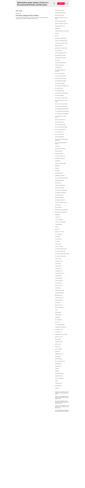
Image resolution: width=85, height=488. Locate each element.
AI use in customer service (59, 10)
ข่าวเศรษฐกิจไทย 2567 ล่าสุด (59, 273)
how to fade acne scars (59, 88)
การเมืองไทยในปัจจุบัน (58, 224)
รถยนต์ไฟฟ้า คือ (57, 317)
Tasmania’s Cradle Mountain (60, 185)
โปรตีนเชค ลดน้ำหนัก (58, 383)
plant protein (57, 170)
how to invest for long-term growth (61, 97)
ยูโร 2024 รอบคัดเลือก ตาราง (59, 307)
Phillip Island (57, 168)
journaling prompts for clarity (60, 148)
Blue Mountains (57, 28)
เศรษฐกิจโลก (57, 368)
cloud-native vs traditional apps (60, 38)
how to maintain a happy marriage (61, 106)
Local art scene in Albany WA (60, 156)
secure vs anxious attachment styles (61, 178)
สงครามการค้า (57, 322)
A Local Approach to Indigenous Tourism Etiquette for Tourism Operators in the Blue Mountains (62, 406)
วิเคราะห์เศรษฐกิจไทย (58, 319)
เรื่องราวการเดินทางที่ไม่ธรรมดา (60, 361)
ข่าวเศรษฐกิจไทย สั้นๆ (58, 275)
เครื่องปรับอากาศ (57, 346)
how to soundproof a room (59, 122)
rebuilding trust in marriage (59, 175)
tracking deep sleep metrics (60, 200)
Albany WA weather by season (60, 21)
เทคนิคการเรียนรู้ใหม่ (58, 349)
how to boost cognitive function (60, 76)
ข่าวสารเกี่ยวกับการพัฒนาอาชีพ (60, 251)
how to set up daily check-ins (60, 119)
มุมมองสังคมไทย (57, 302)
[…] (37, 18)
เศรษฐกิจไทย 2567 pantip (59, 373)
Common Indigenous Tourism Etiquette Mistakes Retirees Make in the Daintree (62, 411)
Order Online (61, 3)
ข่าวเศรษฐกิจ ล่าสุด (58, 263)
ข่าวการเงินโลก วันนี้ (58, 239)
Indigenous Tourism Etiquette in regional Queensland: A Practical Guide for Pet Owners (62, 393)
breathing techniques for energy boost (62, 30)
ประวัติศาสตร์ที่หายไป (58, 283)
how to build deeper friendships (60, 80)
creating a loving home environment (61, 43)
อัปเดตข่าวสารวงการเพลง (59, 336)
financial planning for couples (60, 55)
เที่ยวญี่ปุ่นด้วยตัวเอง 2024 (59, 353)
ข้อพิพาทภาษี (57, 229)
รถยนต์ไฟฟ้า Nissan (58, 314)
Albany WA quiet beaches (59, 15)
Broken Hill (57, 33)
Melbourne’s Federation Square (60, 163)
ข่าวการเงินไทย (57, 241)
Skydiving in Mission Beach (59, 180)
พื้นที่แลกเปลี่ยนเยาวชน (58, 295)
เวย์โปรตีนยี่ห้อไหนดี (58, 363)
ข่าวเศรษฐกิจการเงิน (58, 268)
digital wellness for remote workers (61, 48)
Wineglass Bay (57, 214)
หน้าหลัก (54, 3)
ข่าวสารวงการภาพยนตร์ (59, 246)
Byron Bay (57, 35)
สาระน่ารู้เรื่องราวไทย (58, 331)
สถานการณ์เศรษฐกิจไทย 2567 (60, 324)
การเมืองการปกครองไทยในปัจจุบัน (60, 221)
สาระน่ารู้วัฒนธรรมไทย (58, 329)
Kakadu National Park (58, 151)
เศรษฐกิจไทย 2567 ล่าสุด (59, 375)
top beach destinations (59, 197)
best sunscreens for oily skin (60, 26)
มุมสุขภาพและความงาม (59, 305)
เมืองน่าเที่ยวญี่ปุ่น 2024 (58, 358)
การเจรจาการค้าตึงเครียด (59, 219)
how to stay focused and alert (60, 124)
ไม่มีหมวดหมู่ (57, 388)
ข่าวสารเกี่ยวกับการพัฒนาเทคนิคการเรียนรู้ (61, 253)
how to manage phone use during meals (62, 111)
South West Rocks (58, 182)
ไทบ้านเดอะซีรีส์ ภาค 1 (58, 385)
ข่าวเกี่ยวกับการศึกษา (58, 258)
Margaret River (18, 13)
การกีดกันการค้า (57, 217)
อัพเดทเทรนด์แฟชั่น (58, 339)
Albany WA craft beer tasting (60, 12)
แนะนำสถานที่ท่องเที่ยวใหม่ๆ (59, 378)
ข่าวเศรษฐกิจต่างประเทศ (59, 270)
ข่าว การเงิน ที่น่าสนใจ (58, 234)
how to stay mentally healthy (60, 129)
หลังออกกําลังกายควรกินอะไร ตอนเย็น (61, 334)
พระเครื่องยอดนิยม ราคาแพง (59, 290)
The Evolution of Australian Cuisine (61, 190)
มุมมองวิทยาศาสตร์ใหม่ (58, 300)
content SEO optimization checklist (61, 40)
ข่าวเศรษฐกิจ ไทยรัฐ (58, 265)
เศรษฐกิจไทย (57, 371)
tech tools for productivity (59, 187)
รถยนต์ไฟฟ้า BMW (58, 312)
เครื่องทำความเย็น (58, 344)
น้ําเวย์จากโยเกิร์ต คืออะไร (59, 280)
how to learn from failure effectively (61, 103)
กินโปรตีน (56, 226)
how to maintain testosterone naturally (62, 108)
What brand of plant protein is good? (61, 209)
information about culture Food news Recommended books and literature (33, 3)
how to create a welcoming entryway (61, 85)
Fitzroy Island (57, 60)
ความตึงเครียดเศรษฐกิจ (58, 278)
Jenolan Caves (57, 146)
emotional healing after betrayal (60, 52)
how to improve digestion (59, 95)
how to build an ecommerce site (60, 78)
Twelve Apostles (58, 204)
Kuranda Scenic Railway (59, 153)
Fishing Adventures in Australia (60, 57)
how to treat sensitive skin (59, 136)
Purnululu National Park (59, 173)
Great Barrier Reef (58, 67)
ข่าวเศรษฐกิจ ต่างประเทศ (59, 261)
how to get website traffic (59, 90)
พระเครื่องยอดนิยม (58, 287)
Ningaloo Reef (57, 165)
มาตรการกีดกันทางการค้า (59, 297)
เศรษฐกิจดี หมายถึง (58, 366)
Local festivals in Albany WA (60, 158)
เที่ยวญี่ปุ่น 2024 (57, 351)
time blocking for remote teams (60, 192)
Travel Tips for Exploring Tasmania (61, 202)
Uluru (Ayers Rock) (58, 207)
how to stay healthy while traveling (61, 127)
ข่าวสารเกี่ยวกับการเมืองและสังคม (60, 256)
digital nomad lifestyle (59, 45)
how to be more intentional (60, 73)
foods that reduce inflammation (60, 62)
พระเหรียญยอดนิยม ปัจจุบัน (59, 292)
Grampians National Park (59, 65)
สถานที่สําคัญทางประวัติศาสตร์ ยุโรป (60, 327)
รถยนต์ (56, 309)
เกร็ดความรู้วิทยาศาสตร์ (59, 341)
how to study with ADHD (59, 131)
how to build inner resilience (60, 83)
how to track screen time (59, 134)
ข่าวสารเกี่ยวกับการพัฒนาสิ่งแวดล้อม (61, 248)
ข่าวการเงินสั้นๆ (57, 236)
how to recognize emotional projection (62, 113)
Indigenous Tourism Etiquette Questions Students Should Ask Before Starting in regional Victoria (62, 397)
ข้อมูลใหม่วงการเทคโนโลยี (59, 231)
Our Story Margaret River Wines (27, 15)
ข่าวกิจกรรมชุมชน (58, 243)
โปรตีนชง (56, 380)
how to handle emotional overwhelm (61, 93)
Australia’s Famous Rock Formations (61, 23)
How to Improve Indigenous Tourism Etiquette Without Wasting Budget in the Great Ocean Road (62, 402)
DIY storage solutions (58, 50)
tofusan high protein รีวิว (59, 195)
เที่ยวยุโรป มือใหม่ (58, 356)
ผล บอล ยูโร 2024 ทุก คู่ (58, 285)
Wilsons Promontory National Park (61, 212)
